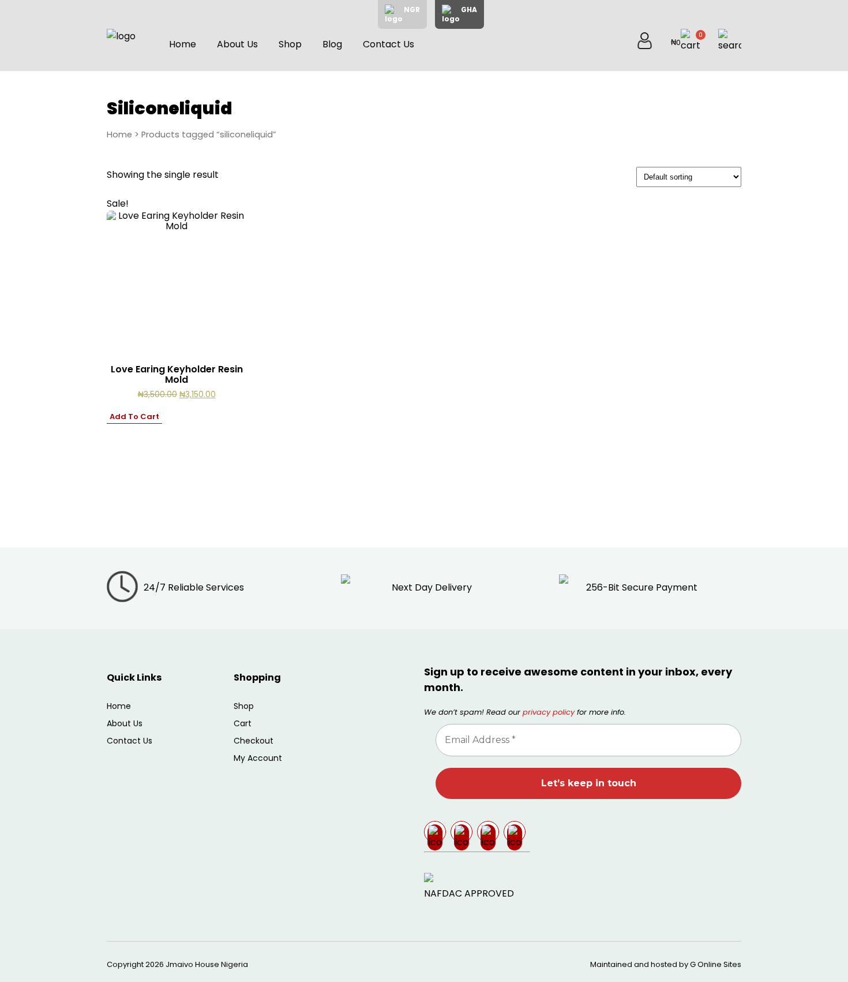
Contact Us (388, 44)
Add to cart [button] (134, 417)
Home (182, 44)
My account (258, 758)
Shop (290, 44)
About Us (237, 44)
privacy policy (549, 712)
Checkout (253, 740)
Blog (332, 44)
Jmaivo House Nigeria (207, 964)
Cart (243, 723)
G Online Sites (715, 964)
